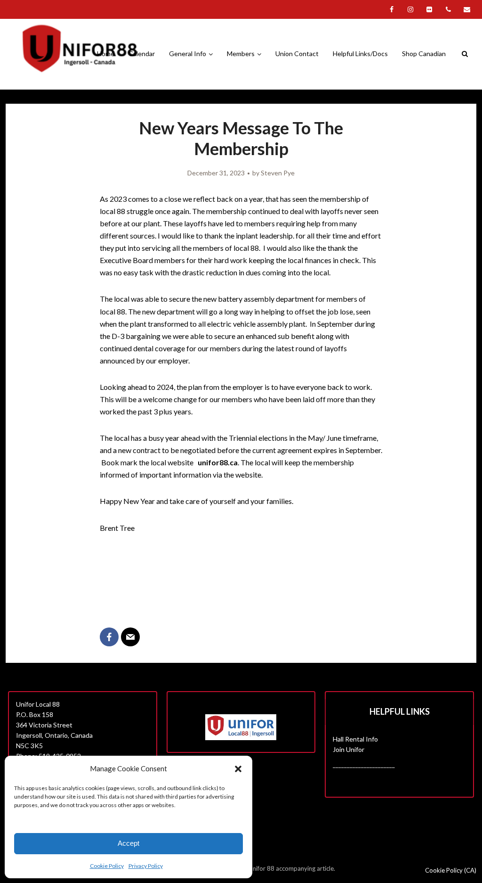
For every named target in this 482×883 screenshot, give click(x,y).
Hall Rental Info (355, 739)
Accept (128, 843)
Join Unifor (348, 749)
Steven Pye (278, 173)
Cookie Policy (107, 865)
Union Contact (297, 54)
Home (105, 54)
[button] (238, 769)
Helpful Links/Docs (360, 54)
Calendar (142, 54)
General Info (187, 54)
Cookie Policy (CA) (450, 870)
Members (241, 54)
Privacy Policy (146, 865)
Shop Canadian (424, 54)
